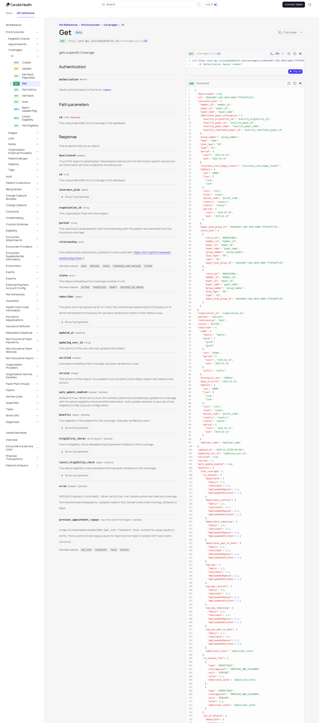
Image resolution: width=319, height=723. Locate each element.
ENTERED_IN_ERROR (132, 287)
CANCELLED (99, 287)
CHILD (106, 266)
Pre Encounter (90, 25)
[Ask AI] (300, 53)
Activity (124, 549)
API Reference (68, 25)
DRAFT (113, 287)
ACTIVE (85, 287)
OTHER (148, 266)
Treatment (101, 549)
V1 (122, 25)
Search (152, 4)
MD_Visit (86, 549)
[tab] (9, 13)
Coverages (111, 25)
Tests (113, 549)
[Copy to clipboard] (294, 53)
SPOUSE (94, 266)
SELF (83, 266)
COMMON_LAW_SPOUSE (127, 266)
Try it (297, 71)
